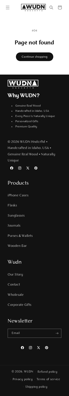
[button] (7, 7)
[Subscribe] (57, 333)
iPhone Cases (18, 195)
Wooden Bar (17, 246)
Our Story (15, 275)
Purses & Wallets (20, 236)
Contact (14, 285)
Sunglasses (16, 216)
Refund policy (47, 371)
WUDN (28, 371)
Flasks (12, 205)
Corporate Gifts (19, 305)
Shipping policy (36, 386)
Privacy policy (23, 379)
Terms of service (48, 379)
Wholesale (16, 295)
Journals (14, 226)
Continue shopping (35, 56)
